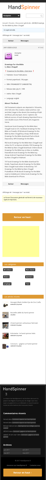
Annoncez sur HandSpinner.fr (17, 465)
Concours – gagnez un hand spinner (24, 431)
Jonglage (7, 284)
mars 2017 (26, 453)
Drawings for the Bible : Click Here (19, 71)
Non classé (30, 270)
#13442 (40, 47)
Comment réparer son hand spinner (24, 419)
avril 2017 (26, 450)
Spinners (29, 277)
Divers (6, 277)
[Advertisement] (20, 241)
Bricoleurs (8, 270)
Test (27, 284)
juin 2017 (7, 450)
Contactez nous (35, 465)
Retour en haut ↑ (23, 217)
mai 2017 (7, 453)
